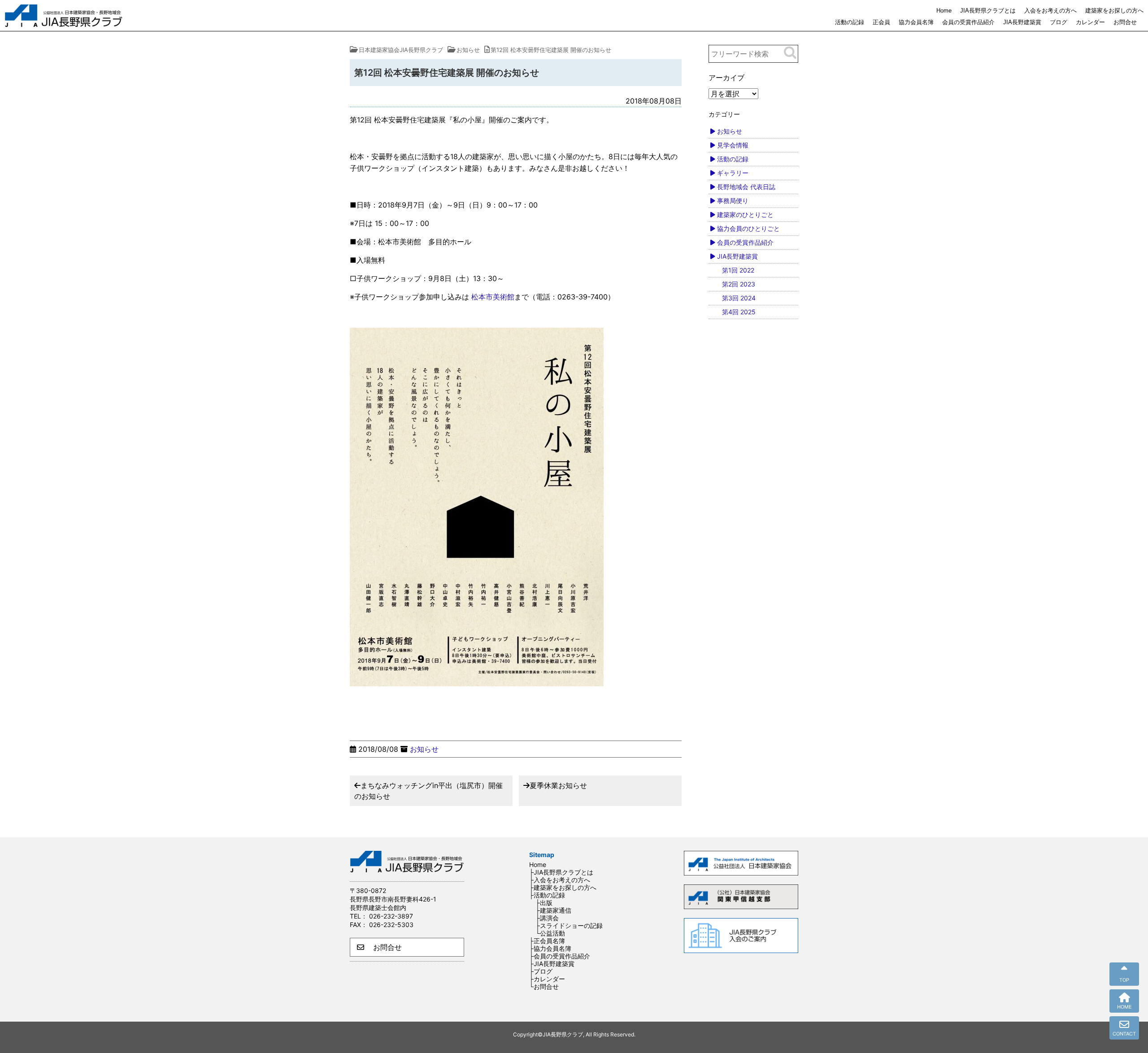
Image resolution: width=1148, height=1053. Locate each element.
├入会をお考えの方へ (559, 880)
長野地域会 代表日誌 (746, 187)
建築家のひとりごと (745, 214)
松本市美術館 (492, 296)
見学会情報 (732, 145)
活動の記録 (849, 22)
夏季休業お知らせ (558, 785)
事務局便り (732, 200)
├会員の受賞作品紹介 (559, 956)
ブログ (1058, 22)
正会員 (881, 22)
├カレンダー (547, 979)
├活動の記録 (547, 895)
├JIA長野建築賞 (551, 963)
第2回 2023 (738, 284)
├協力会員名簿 (550, 948)
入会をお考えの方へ (1050, 10)
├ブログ (540, 971)
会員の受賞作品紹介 (968, 22)
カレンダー (1090, 22)
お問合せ (1125, 22)
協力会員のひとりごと (748, 228)
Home (944, 10)
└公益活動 (550, 933)
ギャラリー (732, 173)
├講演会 (547, 918)
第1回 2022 (738, 270)
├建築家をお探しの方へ (562, 887)
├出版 (543, 902)
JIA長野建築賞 (1022, 22)
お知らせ (424, 749)
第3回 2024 (739, 298)
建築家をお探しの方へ (1114, 10)
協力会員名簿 (916, 22)
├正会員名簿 (547, 941)
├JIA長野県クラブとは (561, 872)
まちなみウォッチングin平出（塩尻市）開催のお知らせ (428, 791)
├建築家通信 (553, 910)
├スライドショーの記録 (569, 925)
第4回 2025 (739, 312)
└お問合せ (544, 986)
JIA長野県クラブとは (988, 10)
